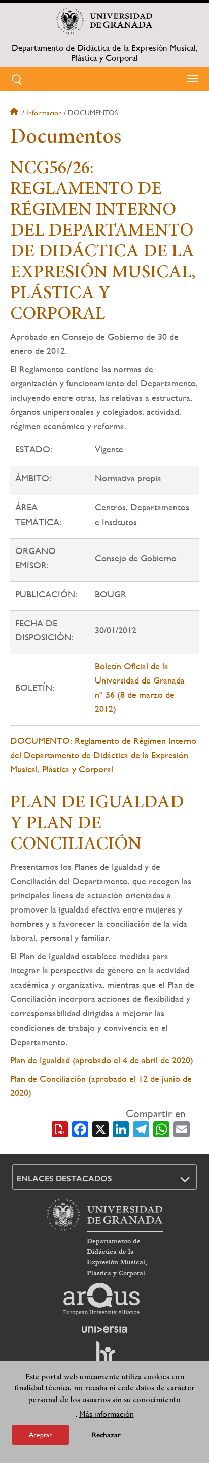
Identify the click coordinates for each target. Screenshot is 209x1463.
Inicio (15, 113)
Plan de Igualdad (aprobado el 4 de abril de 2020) (101, 1060)
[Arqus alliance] (101, 1299)
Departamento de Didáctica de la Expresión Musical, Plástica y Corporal (105, 53)
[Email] (181, 1128)
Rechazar (106, 1435)
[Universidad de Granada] (104, 21)
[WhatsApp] (161, 1128)
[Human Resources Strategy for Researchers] (104, 1357)
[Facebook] (80, 1128)
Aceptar (40, 1435)
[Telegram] (141, 1128)
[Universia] (104, 1329)
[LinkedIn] (121, 1128)
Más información (106, 1414)
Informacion (44, 113)
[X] (100, 1128)
